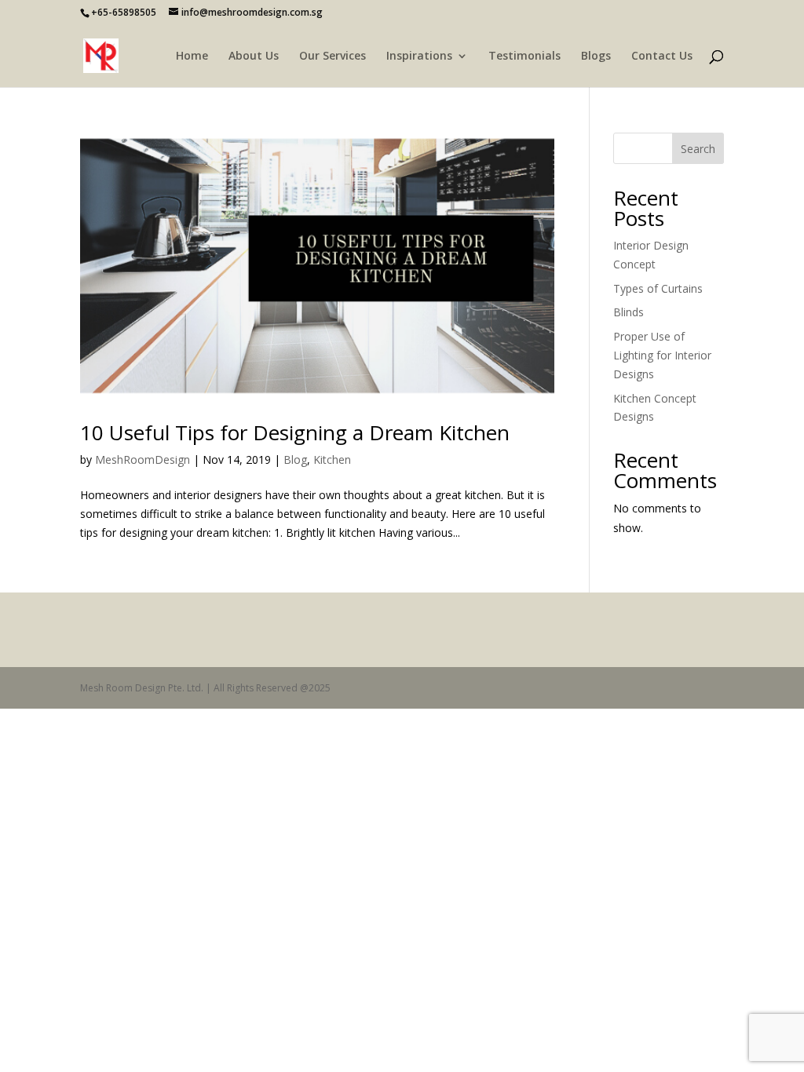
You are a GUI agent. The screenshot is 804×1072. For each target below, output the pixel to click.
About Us (253, 56)
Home (192, 56)
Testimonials (524, 56)
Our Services (332, 56)
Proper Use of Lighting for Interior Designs (662, 355)
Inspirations (419, 56)
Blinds (628, 311)
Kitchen (332, 459)
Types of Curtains (658, 288)
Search (698, 148)
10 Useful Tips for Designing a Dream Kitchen (295, 432)
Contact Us (662, 56)
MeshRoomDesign (142, 459)
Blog (295, 459)
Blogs (596, 56)
